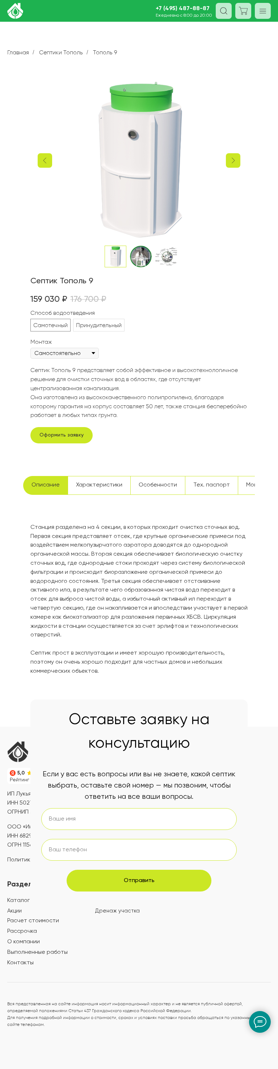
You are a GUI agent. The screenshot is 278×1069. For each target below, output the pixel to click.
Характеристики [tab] (99, 485)
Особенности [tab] (158, 485)
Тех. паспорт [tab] (211, 485)
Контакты (20, 963)
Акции (14, 911)
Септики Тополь (61, 52)
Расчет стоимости (33, 921)
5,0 (21, 773)
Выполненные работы (37, 952)
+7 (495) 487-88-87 (183, 9)
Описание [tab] (45, 485)
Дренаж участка (117, 911)
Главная (18, 52)
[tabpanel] (139, 610)
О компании (23, 942)
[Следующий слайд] (233, 160)
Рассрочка (22, 931)
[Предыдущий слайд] (45, 160)
